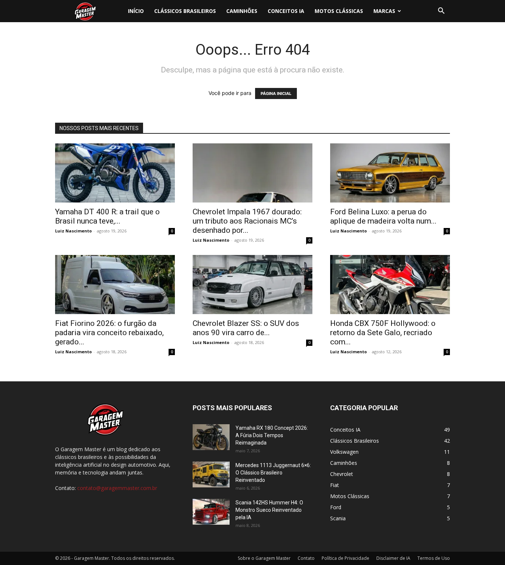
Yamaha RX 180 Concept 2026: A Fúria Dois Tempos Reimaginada (271, 435)
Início (136, 10)
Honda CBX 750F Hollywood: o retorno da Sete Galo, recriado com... (382, 332)
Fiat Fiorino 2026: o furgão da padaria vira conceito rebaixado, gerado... (109, 332)
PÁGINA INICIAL (276, 93)
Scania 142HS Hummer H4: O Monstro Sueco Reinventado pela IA (269, 510)
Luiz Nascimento (73, 231)
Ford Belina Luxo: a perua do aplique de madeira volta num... (383, 216)
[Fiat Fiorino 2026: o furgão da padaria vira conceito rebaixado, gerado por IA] (115, 284)
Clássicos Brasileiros (185, 10)
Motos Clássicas (339, 10)
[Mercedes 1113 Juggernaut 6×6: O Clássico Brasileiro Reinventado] (211, 474)
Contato (306, 558)
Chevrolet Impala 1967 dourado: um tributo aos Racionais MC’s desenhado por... (247, 221)
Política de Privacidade (345, 558)
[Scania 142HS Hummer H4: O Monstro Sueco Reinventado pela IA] (211, 512)
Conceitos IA (286, 10)
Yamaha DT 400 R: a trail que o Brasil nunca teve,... (107, 216)
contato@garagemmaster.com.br (117, 487)
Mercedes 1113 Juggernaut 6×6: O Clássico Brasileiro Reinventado (273, 472)
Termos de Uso (433, 558)
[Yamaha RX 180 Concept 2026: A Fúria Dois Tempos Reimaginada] (211, 437)
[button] (441, 11)
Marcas (384, 10)
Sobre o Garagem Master (264, 558)
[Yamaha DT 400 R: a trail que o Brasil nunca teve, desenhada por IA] (115, 172)
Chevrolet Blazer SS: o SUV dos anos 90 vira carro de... (246, 328)
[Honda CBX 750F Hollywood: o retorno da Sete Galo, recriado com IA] (390, 284)
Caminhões (241, 10)
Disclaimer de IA (393, 558)
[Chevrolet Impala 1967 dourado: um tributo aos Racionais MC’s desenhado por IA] (252, 172)
